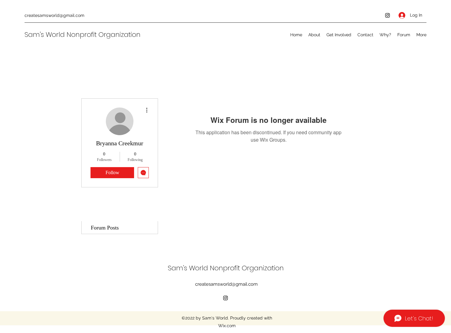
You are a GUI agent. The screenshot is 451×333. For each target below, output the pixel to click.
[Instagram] (387, 15)
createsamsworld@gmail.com (54, 15)
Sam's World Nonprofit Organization (83, 34)
